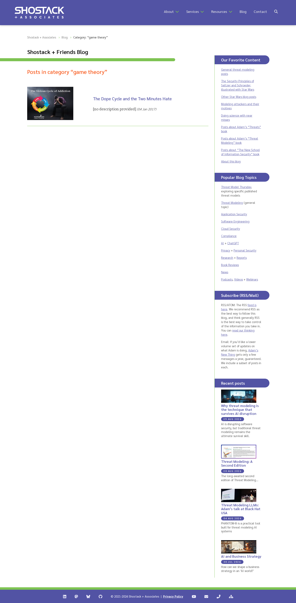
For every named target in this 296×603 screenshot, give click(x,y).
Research (227, 257)
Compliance (229, 236)
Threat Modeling (232, 202)
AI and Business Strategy (241, 556)
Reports (242, 257)
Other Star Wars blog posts (238, 96)
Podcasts (227, 279)
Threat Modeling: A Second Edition (237, 463)
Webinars (252, 279)
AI (222, 243)
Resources (219, 11)
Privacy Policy (173, 596)
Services (192, 11)
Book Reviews (230, 265)
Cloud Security (230, 228)
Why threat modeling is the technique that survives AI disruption (240, 409)
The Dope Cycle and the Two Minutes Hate (132, 98)
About (169, 11)
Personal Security (245, 250)
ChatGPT (233, 243)
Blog (243, 11)
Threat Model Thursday (236, 187)
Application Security (234, 214)
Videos (238, 279)
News (224, 272)
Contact (260, 11)
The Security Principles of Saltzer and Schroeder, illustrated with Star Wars (237, 85)
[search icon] (276, 11)
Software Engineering (235, 221)
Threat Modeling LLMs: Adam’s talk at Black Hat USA (240, 508)
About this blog (231, 161)
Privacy (225, 250)
